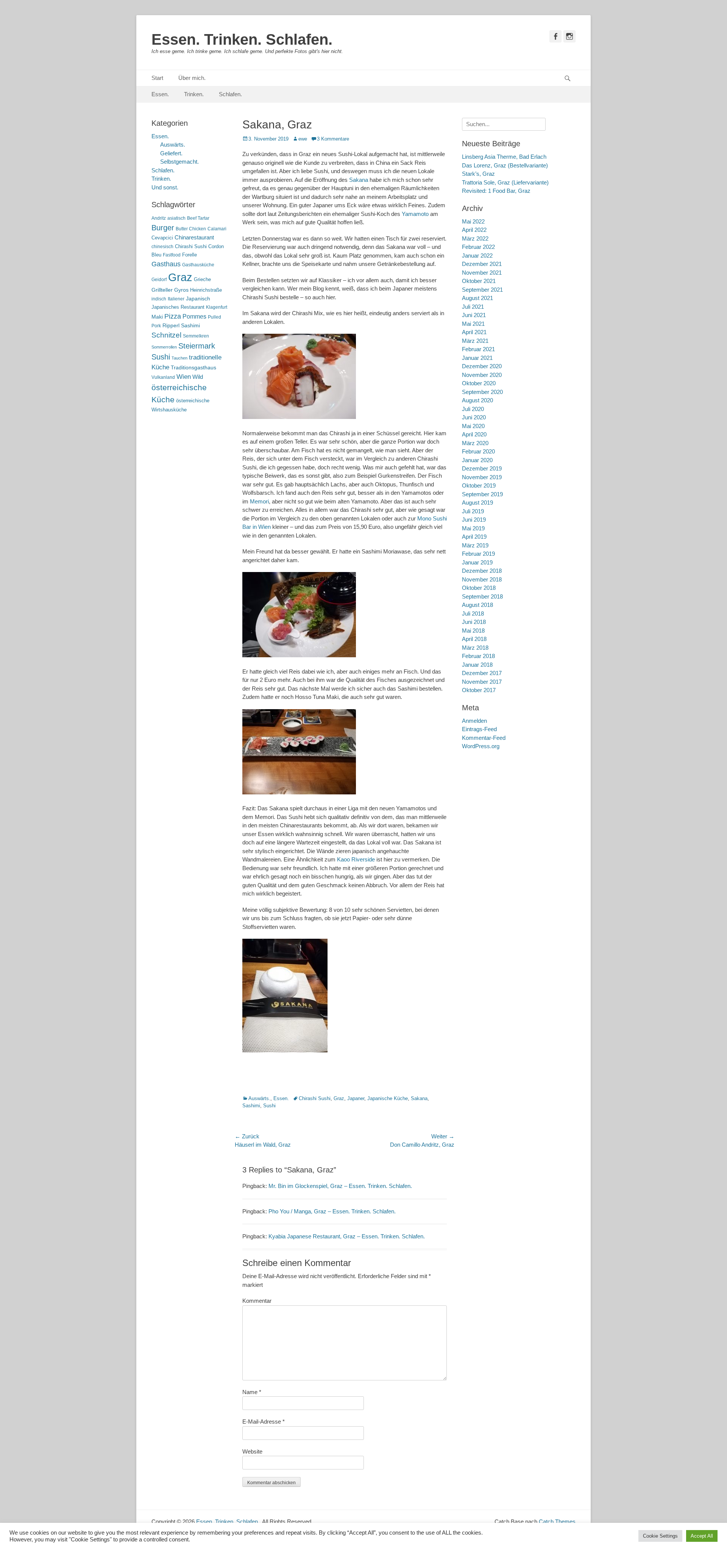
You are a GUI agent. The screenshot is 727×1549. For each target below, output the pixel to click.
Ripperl (170, 325)
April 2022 (474, 230)
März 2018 (475, 647)
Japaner (355, 1098)
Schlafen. (230, 94)
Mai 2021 (473, 323)
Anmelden (474, 720)
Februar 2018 (478, 656)
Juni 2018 (474, 622)
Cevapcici (162, 238)
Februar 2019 (478, 553)
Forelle (189, 255)
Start (157, 78)
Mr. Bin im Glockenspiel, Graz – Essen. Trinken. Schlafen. (340, 1186)
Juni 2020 (474, 417)
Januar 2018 (477, 664)
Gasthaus (166, 264)
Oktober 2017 (479, 690)
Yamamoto (415, 214)
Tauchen (179, 358)
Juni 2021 (474, 315)
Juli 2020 (473, 409)
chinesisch (162, 246)
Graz (339, 1098)
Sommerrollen (164, 347)
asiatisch (176, 218)
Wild (197, 377)
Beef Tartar (198, 218)
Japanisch (198, 299)
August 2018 (477, 605)
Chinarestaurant (194, 237)
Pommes (194, 316)
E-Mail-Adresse (263, 1421)
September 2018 (482, 596)
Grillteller (162, 290)
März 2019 (475, 545)
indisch (158, 299)
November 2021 (482, 272)
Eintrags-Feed (479, 729)
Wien (183, 376)
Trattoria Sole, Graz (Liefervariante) (505, 182)
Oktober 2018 (479, 588)
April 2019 (474, 536)
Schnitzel (166, 335)
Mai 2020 (473, 426)
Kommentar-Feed (483, 738)
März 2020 (475, 443)
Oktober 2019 (479, 485)
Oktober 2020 (479, 383)
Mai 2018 (473, 630)
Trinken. (194, 94)
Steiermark (196, 346)
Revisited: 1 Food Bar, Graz (496, 191)
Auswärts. (259, 1098)
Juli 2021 (473, 306)
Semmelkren (196, 336)
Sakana (358, 180)
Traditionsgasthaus (193, 367)
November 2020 (482, 375)
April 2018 (474, 639)
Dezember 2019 (482, 468)
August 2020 (477, 400)
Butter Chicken (191, 228)
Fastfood (172, 255)
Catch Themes (557, 1521)
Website (252, 1451)
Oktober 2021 (479, 281)
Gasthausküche (198, 264)
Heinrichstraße (206, 290)
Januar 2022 (477, 255)
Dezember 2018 (482, 570)
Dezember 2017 (482, 673)
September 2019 (482, 494)
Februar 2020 (478, 451)
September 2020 (482, 392)
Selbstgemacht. (179, 161)
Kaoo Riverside (356, 859)
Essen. (160, 94)
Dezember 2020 (482, 366)
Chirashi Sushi (315, 1098)
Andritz (158, 218)
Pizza (172, 316)
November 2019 (482, 477)
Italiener (176, 299)
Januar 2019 (477, 562)
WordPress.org (480, 746)
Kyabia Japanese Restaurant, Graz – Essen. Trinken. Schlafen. (346, 1236)
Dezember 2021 (482, 264)
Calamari (216, 228)
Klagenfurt (216, 307)
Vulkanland (163, 377)
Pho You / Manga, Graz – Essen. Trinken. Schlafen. (332, 1211)
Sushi (269, 1105)
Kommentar (256, 1300)
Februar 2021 (478, 349)
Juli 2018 (473, 613)
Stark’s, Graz (478, 173)
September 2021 (482, 289)
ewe (302, 139)
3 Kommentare (333, 139)
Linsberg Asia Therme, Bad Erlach (504, 156)
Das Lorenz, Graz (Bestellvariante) (505, 165)
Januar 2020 (477, 460)
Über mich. (192, 78)
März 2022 (475, 238)
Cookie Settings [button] (660, 1536)
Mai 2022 (473, 221)
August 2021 (477, 298)
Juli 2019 (473, 511)
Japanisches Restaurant (177, 307)
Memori (259, 501)
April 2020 (474, 434)
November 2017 (482, 681)
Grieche (202, 279)
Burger (162, 228)
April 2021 (474, 332)
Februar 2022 (478, 247)
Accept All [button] (702, 1536)
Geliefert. (171, 153)
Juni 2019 (474, 519)
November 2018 (482, 579)
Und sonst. (164, 187)
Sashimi (251, 1105)
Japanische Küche (387, 1098)
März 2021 (475, 341)
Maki (157, 317)
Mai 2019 (473, 528)
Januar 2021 (477, 358)
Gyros (181, 290)
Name (251, 1392)
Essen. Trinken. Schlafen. (241, 39)
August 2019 (477, 502)
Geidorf (159, 279)
